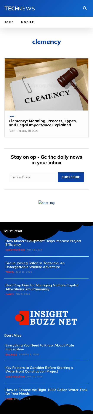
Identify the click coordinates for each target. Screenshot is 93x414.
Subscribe (71, 177)
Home (8, 399)
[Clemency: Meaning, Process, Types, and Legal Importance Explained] (46, 84)
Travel (9, 272)
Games (9, 294)
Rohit (11, 130)
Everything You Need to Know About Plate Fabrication (39, 347)
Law (11, 116)
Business (11, 354)
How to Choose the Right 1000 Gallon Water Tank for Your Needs (46, 392)
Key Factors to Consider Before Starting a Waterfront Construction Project (39, 369)
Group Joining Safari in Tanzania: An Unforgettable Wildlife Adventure (35, 265)
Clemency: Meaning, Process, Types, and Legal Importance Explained (43, 123)
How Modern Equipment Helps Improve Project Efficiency (43, 243)
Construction (15, 250)
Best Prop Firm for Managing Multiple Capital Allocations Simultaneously (41, 287)
